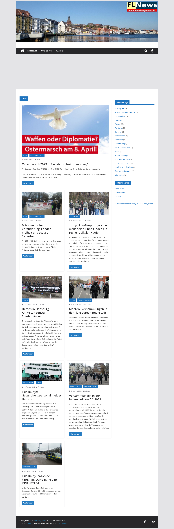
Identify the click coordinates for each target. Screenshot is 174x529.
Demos (25, 155)
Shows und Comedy (122, 163)
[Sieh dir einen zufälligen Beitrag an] (151, 51)
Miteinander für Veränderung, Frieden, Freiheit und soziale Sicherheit (37, 230)
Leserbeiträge (74, 216)
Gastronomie (120, 136)
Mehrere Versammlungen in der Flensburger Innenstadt (88, 311)
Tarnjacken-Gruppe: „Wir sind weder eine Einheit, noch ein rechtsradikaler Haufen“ (89, 228)
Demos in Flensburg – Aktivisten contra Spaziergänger (36, 312)
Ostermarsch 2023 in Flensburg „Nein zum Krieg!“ (55, 164)
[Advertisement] (87, 71)
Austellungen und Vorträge (125, 112)
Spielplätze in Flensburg (124, 167)
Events (117, 124)
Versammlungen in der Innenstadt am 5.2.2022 (85, 397)
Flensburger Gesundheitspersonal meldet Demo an (41, 395)
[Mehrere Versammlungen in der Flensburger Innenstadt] (89, 287)
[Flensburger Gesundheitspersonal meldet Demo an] (42, 372)
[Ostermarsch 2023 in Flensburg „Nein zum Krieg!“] (65, 129)
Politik (117, 151)
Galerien (60, 51)
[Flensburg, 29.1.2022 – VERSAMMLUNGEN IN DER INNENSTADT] (42, 454)
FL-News (38, 159)
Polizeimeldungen (122, 155)
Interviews (119, 140)
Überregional (120, 175)
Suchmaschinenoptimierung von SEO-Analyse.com (134, 204)
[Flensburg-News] (22, 51)
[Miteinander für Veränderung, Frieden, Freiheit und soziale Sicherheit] (42, 203)
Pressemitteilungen (37, 155)
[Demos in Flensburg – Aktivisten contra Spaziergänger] (42, 287)
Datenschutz (46, 51)
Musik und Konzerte (122, 147)
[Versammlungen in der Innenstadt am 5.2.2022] (89, 374)
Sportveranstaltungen (123, 171)
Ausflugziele (119, 108)
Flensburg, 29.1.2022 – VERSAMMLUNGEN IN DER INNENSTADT (39, 479)
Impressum (32, 51)
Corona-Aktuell (28, 383)
